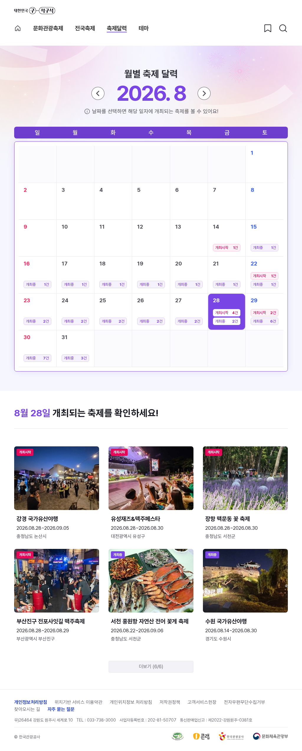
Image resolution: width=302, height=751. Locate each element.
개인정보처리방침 (30, 702)
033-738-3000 (101, 720)
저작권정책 (170, 702)
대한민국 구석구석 (34, 10)
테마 (144, 28)
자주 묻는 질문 (61, 709)
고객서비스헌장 (202, 702)
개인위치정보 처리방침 (131, 702)
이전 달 (97, 93)
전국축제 (85, 28)
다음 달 (204, 93)
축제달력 (117, 28)
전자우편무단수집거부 (244, 702)
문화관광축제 (48, 28)
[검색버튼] (283, 28)
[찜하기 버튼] (268, 28)
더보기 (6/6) (151, 666)
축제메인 (17, 28)
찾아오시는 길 (27, 709)
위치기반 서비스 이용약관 (78, 702)
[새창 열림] (178, 739)
